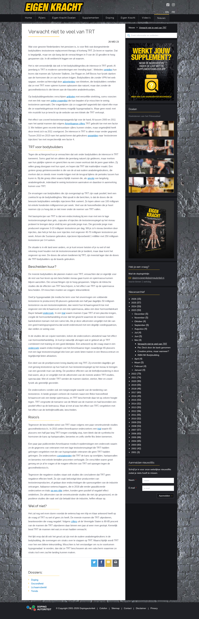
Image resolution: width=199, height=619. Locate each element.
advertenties (69, 81)
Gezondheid (37, 583)
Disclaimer (141, 608)
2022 (133, 373)
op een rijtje (56, 490)
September (139, 325)
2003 (133, 445)
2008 (133, 426)
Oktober (138, 321)
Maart (137, 362)
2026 (133, 299)
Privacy (154, 608)
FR (173, 12)
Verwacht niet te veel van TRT (152, 344)
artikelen (71, 96)
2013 (133, 407)
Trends (34, 591)
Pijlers (42, 18)
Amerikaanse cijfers (75, 123)
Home (28, 18)
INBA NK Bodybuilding (148, 355)
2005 (133, 437)
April (136, 358)
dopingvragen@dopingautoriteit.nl (148, 278)
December (139, 314)
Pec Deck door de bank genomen (154, 347)
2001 (133, 452)
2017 (133, 392)
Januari (138, 370)
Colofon (103, 608)
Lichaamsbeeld (38, 587)
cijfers (74, 521)
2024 (133, 306)
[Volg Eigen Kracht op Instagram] (173, 4)
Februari (138, 366)
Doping (110, 18)
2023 (133, 310)
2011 (133, 415)
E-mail (132, 488)
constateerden (64, 455)
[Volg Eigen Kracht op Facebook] (168, 4)
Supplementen (90, 18)
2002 (133, 448)
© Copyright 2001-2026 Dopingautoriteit (75, 608)
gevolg (91, 178)
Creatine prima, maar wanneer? (153, 351)
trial (63, 313)
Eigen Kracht (128, 18)
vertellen (108, 69)
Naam (131, 480)
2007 (133, 430)
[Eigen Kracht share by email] (108, 563)
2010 (133, 418)
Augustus (139, 329)
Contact (128, 608)
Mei (136, 340)
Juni (136, 336)
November (139, 317)
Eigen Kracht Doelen (64, 18)
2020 (133, 381)
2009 (133, 422)
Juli (136, 332)
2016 (133, 396)
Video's (146, 18)
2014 (133, 403)
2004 (133, 441)
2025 (133, 302)
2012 (133, 411)
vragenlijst (59, 100)
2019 (133, 385)
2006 (133, 433)
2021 (133, 377)
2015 (133, 400)
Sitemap (115, 608)
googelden (93, 135)
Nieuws (161, 18)
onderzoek (48, 313)
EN (167, 12)
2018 (133, 388)
